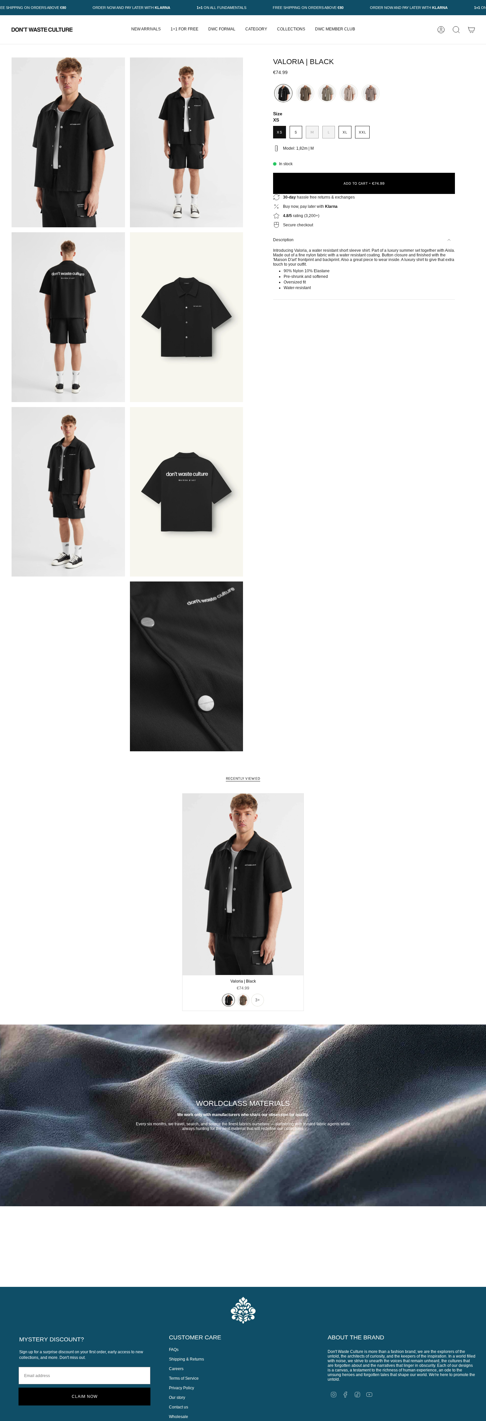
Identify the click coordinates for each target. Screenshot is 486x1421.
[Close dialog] (3, 3)
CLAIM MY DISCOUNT (328, 762)
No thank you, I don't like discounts (328, 780)
